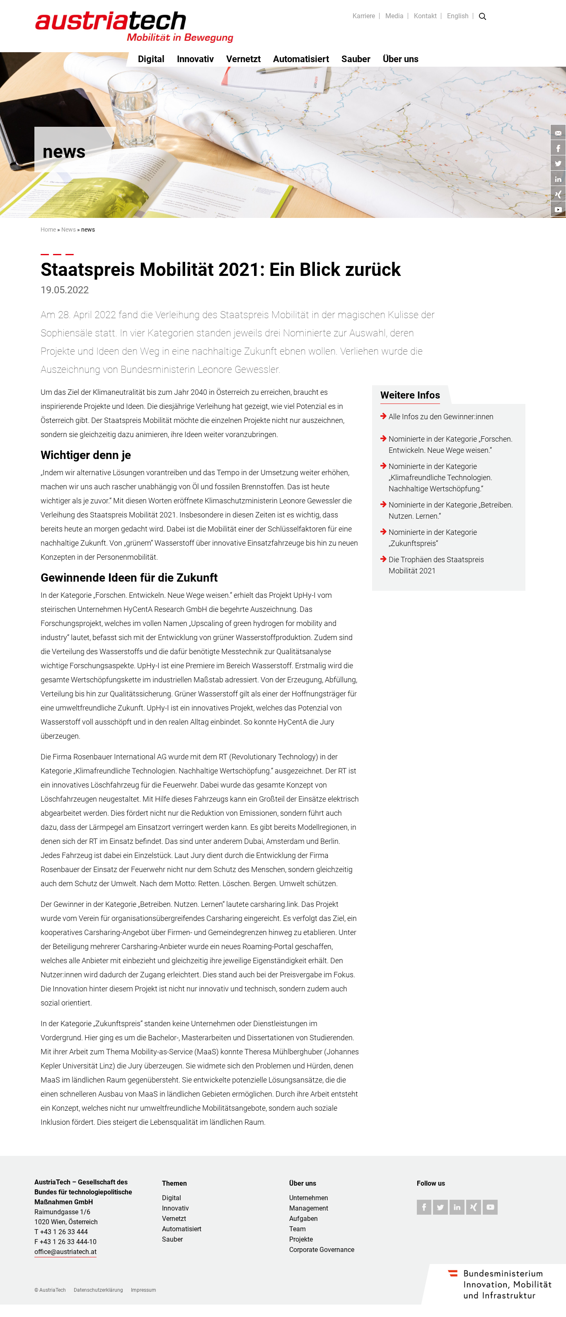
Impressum (143, 1290)
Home (48, 229)
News (68, 229)
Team (297, 1229)
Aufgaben (303, 1219)
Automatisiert (301, 59)
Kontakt (425, 16)
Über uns (400, 59)
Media (394, 16)
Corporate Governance (321, 1250)
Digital (151, 59)
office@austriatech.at (65, 1252)
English (458, 16)
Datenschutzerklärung (98, 1290)
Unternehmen (308, 1198)
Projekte (301, 1239)
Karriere (364, 16)
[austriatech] (134, 26)
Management (308, 1208)
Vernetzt (243, 59)
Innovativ (195, 59)
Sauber (355, 59)
